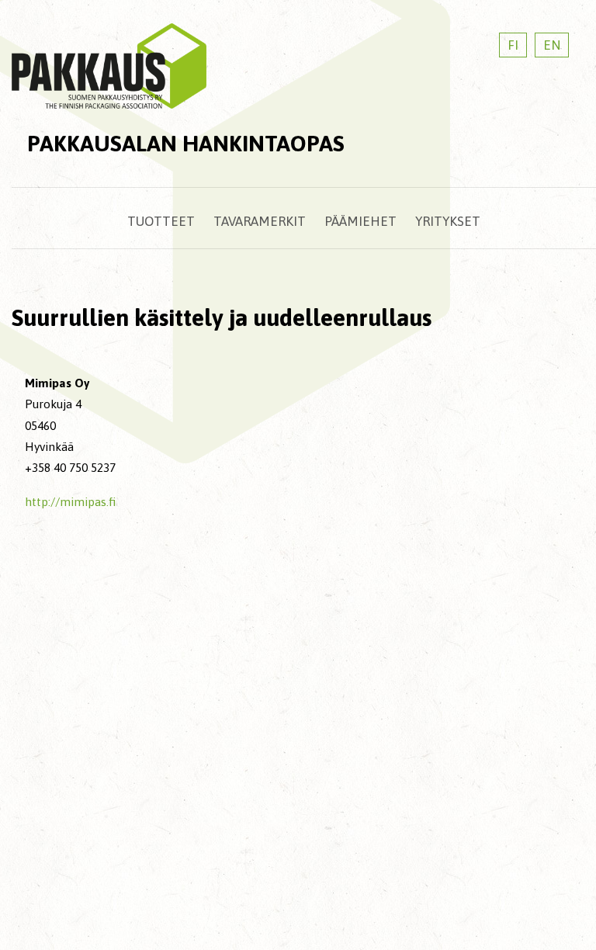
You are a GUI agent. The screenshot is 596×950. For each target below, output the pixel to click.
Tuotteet (161, 221)
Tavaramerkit (259, 221)
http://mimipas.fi (70, 501)
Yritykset (447, 221)
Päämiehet (360, 221)
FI (513, 45)
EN (551, 45)
